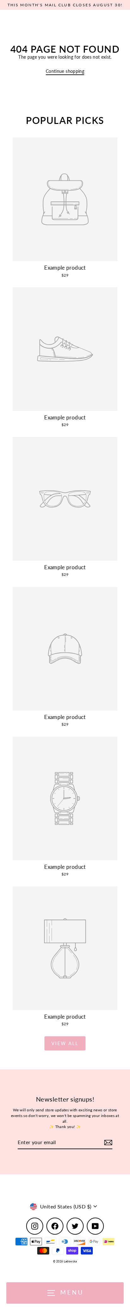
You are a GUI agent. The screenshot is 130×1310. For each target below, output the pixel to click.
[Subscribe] (107, 1142)
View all (64, 1043)
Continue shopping (65, 71)
